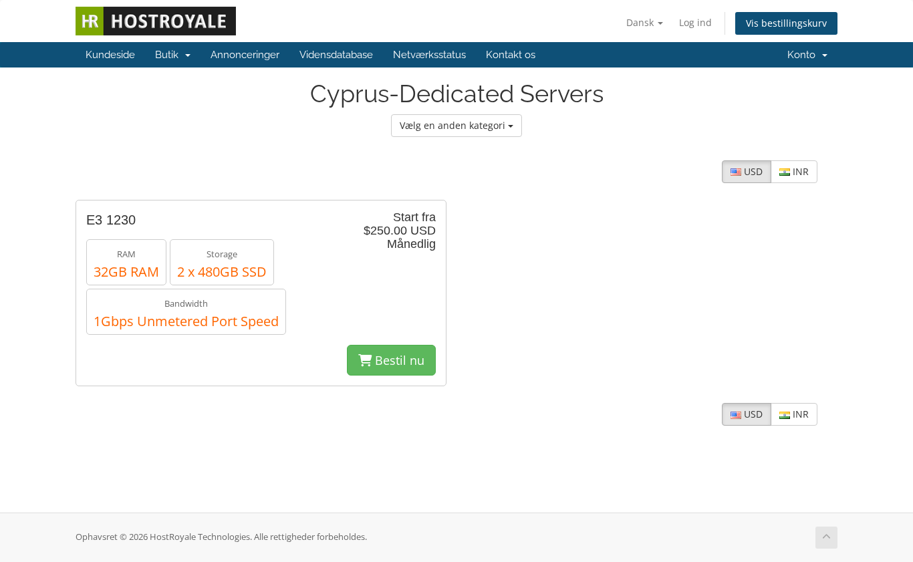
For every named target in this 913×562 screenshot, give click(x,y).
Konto (804, 55)
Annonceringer (245, 55)
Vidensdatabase (336, 55)
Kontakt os (510, 55)
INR (799, 171)
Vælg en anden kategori (454, 125)
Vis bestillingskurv (786, 23)
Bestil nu (398, 360)
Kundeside (110, 55)
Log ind (695, 22)
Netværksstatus (429, 55)
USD (752, 171)
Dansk (641, 22)
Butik (169, 55)
